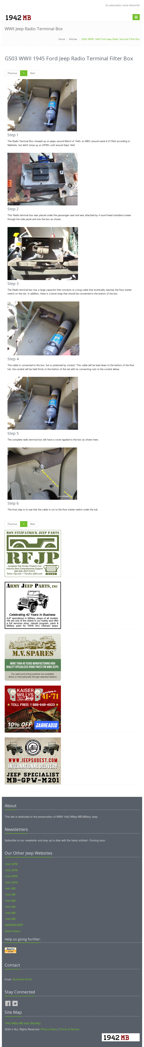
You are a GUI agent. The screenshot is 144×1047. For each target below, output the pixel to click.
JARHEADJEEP (14, 925)
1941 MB (10, 888)
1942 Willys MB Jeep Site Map (23, 1023)
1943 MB (10, 900)
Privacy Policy (49, 1029)
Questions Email (22, 979)
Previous (12, 73)
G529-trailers (12, 931)
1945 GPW (11, 882)
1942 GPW (11, 864)
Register (134, 5)
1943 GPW (11, 870)
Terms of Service (69, 1029)
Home (61, 39)
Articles (73, 39)
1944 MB (10, 906)
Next (32, 73)
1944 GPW (11, 876)
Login (125, 5)
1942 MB (10, 894)
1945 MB (10, 913)
